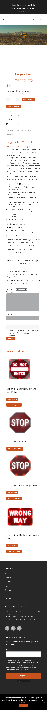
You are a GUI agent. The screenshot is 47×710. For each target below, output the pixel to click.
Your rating (11, 289)
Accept (23, 706)
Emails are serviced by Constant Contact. (17, 669)
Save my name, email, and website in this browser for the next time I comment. (23, 333)
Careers (8, 598)
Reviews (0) (11, 134)
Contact (8, 590)
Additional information (24, 130)
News (7, 586)
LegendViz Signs (22, 115)
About (7, 573)
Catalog (8, 594)
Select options (14, 449)
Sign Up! (23, 676)
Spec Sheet (14, 124)
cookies (23, 702)
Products (8, 582)
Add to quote (13, 106)
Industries (9, 577)
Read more (12, 399)
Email (9, 324)
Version (10, 91)
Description (10, 130)
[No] (44, 702)
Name (9, 314)
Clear (20, 94)
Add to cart (28, 99)
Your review (11, 292)
